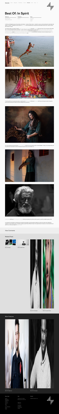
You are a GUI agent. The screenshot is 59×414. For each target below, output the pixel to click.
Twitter (31, 19)
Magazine (15, 2)
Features (28, 2)
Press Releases (7, 406)
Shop (35, 2)
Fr (37, 2)
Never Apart (7, 2)
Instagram (19, 406)
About (11, 2)
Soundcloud (20, 407)
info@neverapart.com (34, 398)
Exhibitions (20, 2)
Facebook (32, 18)
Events (24, 2)
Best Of (19, 18)
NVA (32, 2)
